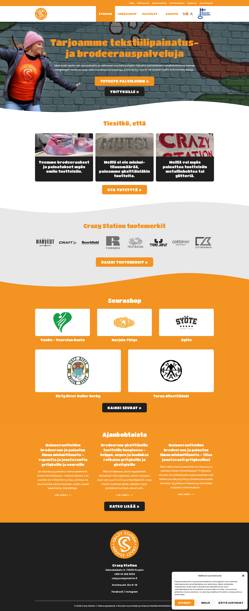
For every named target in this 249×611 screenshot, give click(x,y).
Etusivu (105, 13)
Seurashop (127, 13)
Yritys (131, 3)
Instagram (132, 592)
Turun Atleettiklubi (171, 396)
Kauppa (172, 13)
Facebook (117, 592)
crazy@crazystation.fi (124, 578)
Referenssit (143, 3)
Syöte (186, 340)
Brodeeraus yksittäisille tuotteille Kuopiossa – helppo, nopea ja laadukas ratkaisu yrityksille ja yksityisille (124, 454)
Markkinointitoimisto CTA (162, 605)
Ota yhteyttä (206, 3)
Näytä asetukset (230, 602)
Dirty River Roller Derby (78, 396)
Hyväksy (184, 602)
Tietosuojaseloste (106, 605)
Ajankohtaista (159, 3)
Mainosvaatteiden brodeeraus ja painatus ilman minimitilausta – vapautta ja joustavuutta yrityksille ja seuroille (62, 454)
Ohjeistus (192, 3)
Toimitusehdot (176, 3)
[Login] (191, 14)
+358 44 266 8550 (124, 574)
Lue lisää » (62, 495)
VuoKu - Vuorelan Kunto (62, 340)
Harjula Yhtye (124, 340)
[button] (243, 575)
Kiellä (205, 602)
